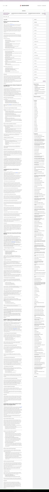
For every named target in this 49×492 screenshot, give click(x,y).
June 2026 (35, 103)
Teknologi (35, 330)
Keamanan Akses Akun (36, 190)
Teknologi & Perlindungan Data (37, 343)
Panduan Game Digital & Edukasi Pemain (38, 234)
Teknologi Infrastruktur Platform (37, 358)
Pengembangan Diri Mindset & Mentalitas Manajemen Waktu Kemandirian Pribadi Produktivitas (38, 262)
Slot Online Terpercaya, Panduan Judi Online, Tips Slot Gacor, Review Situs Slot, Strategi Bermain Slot (39, 307)
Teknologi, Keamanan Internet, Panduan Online (39, 362)
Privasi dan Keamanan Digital (37, 278)
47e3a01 (5, 23)
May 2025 (35, 121)
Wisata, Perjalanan (36, 373)
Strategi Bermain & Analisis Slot (37, 322)
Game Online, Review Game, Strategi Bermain (39, 160)
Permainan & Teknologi (36, 266)
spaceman (35, 74)
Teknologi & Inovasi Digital (37, 336)
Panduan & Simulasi (36, 225)
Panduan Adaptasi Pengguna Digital (38, 226)
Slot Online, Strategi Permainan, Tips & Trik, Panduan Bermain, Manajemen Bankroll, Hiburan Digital (39, 315)
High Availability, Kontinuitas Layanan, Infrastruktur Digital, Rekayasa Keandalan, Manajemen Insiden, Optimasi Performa (40, 176)
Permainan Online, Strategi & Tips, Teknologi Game (40, 272)
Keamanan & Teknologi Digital (37, 189)
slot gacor (16, 172)
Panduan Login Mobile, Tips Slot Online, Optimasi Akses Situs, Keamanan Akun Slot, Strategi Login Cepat (39, 241)
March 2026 (35, 107)
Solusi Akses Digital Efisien (37, 317)
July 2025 (35, 118)
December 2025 (36, 111)
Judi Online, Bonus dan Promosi (37, 183)
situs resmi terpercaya (36, 291)
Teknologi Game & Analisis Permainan (38, 352)
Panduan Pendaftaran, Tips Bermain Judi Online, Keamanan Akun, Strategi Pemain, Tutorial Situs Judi (39, 253)
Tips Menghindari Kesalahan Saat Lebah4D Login (17, 13)
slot (34, 49)
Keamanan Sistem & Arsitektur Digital (38, 207)
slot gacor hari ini (12, 24)
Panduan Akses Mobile (36, 229)
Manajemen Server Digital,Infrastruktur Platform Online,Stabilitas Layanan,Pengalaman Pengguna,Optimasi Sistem (39, 216)
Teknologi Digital (36, 347)
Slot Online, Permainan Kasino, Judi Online (39, 310)
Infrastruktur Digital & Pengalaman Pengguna (39, 182)
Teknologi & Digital (36, 331)
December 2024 (36, 128)
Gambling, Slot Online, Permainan (38, 153)
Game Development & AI (37, 154)
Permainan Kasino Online (37, 267)
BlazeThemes (28, 490)
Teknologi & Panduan (36, 340)
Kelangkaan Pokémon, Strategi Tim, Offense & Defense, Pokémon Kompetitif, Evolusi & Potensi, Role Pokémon (39, 210)
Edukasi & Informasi (36, 150)
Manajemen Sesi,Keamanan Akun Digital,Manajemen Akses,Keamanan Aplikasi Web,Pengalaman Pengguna (39, 219)
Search (44, 81)
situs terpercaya (36, 55)
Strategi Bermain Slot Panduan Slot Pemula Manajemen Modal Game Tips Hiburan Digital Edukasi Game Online (39, 325)
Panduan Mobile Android (37, 250)
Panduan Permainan (36, 258)
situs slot (35, 27)
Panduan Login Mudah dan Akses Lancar (38, 243)
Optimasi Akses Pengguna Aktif (37, 222)
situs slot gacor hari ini (36, 295)
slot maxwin (35, 66)
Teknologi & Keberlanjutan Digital (38, 339)
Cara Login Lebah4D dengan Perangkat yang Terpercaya (31, 13)
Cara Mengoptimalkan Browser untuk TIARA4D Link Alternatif (35, 0)
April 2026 (35, 106)
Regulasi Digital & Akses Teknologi (38, 279)
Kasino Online (35, 186)
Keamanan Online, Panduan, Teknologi (38, 202)
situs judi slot (35, 287)
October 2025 (35, 114)
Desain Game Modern (36, 149)
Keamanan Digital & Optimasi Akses (38, 193)
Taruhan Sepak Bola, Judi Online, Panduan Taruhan (39, 326)
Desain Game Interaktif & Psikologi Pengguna (39, 146)
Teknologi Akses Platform (37, 346)
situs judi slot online (36, 290)
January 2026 (35, 110)
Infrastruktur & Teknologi (37, 179)
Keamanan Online (36, 201)
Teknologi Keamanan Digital (37, 359)
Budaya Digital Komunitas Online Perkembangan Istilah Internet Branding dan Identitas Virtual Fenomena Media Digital (39, 144)
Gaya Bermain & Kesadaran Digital (38, 171)
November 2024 (36, 129)
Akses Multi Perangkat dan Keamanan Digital (39, 136)
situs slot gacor (36, 77)
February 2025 (35, 125)
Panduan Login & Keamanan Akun (38, 239)
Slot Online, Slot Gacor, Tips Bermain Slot (39, 313)
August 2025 (35, 117)
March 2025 (35, 124)
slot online (10, 104)
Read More (5, 83)
